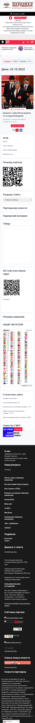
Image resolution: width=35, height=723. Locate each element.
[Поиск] (28, 42)
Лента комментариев (10, 150)
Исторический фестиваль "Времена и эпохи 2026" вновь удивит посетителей (18, 27)
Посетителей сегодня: (10, 403)
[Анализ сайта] (17, 628)
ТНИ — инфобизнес (11, 523)
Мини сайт (8, 504)
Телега (6, 541)
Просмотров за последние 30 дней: (15, 407)
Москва (18, 20)
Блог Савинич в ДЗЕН (12, 488)
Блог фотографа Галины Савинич (16, 484)
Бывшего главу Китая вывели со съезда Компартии (17, 114)
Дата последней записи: (11, 417)
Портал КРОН (9, 499)
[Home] (2, 42)
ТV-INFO (7, 508)
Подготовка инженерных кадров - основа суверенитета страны (18, 32)
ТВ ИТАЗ (7, 528)
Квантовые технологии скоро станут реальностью (18, 23)
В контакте (8, 538)
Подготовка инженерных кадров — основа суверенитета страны (26, 48)
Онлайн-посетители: (10, 398)
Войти (5, 141)
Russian (9, 721)
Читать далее (17, 126)
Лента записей (8, 146)
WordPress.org (7, 154)
